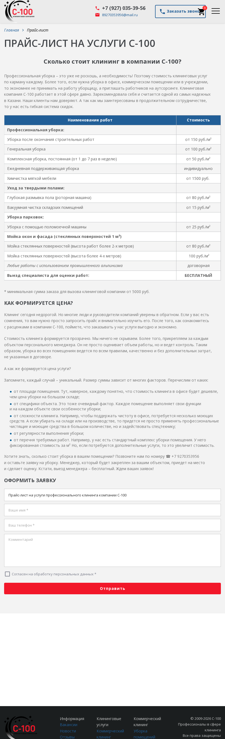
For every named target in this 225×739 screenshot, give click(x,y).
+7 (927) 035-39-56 (123, 8)
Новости (68, 731)
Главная (11, 30)
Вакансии (68, 724)
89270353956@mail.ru (120, 14)
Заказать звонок (180, 11)
